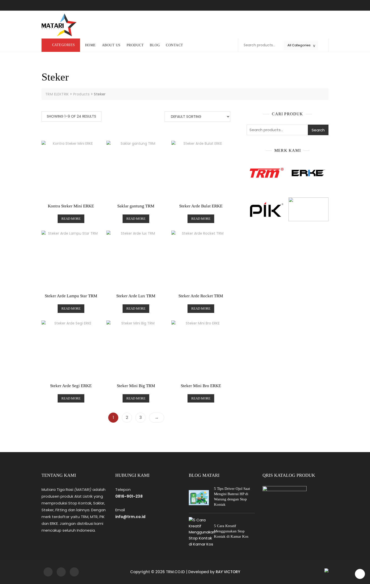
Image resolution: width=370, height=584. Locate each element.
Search (318, 130)
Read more (71, 219)
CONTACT (174, 45)
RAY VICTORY (228, 571)
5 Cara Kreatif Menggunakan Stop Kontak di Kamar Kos (231, 531)
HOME (90, 45)
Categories (63, 45)
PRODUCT (135, 45)
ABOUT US (111, 45)
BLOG (155, 45)
